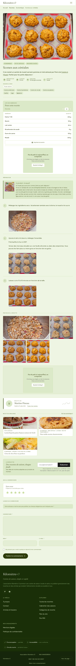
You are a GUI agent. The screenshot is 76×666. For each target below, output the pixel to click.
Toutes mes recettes (32, 406)
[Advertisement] (38, 160)
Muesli (7, 137)
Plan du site (43, 614)
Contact (6, 606)
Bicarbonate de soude (12, 129)
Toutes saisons (8, 86)
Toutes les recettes (46, 602)
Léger (12, 93)
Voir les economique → (67, 413)
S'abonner (64, 465)
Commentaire (8, 514)
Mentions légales (9, 628)
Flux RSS (42, 618)
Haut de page (65, 658)
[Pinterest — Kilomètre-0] (5, 592)
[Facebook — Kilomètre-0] (9, 592)
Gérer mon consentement (37, 663)
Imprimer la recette (39, 142)
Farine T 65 (8, 117)
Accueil (5, 8)
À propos (6, 602)
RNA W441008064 (44, 654)
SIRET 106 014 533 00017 (36, 659)
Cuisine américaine (9, 90)
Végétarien (19, 93)
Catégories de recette (47, 610)
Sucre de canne (10, 133)
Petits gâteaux (19, 63)
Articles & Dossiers (10, 610)
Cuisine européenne (48, 90)
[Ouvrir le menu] (71, 3)
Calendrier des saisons (47, 606)
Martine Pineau (21, 403)
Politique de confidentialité (12, 632)
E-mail (41, 538)
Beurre (7, 121)
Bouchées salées (32, 63)
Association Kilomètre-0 (27, 654)
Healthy (6, 93)
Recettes (12, 8)
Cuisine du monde (35, 90)
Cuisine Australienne (22, 90)
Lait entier (8, 125)
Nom (5, 538)
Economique (20, 8)
